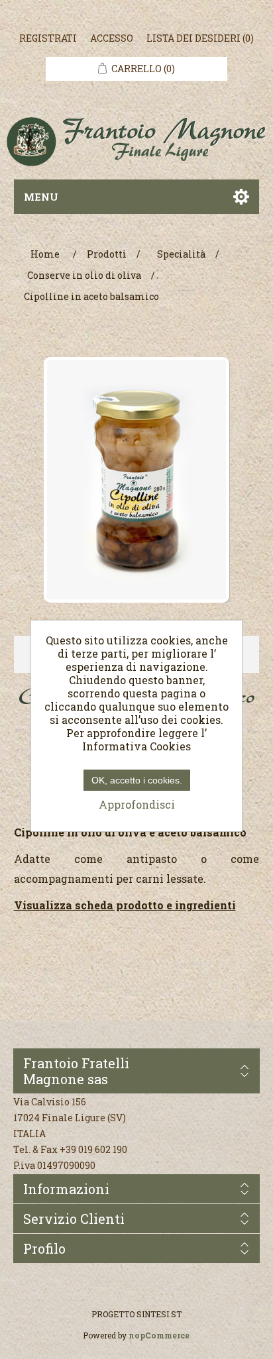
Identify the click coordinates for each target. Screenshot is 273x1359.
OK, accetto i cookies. (136, 780)
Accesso (111, 38)
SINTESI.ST (159, 1314)
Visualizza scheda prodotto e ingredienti (125, 905)
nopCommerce (159, 1335)
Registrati (48, 38)
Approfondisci (137, 804)
